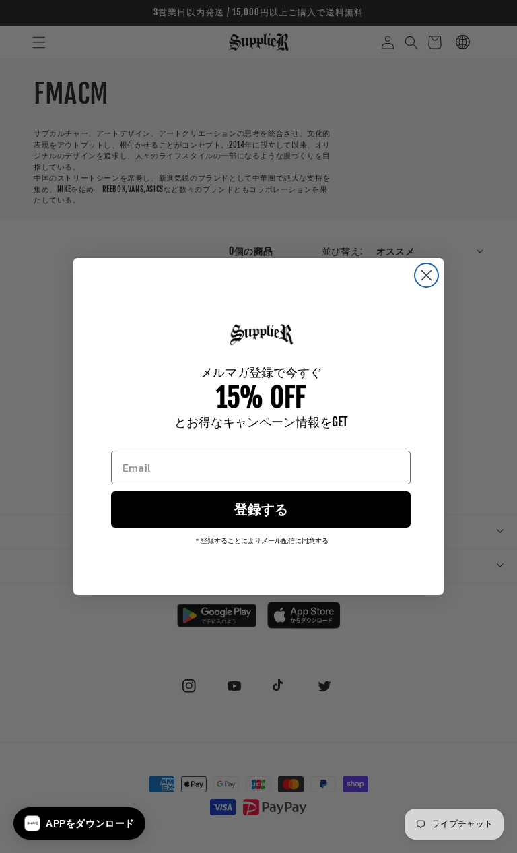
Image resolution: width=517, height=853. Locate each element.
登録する (261, 509)
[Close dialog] (426, 275)
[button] (79, 823)
